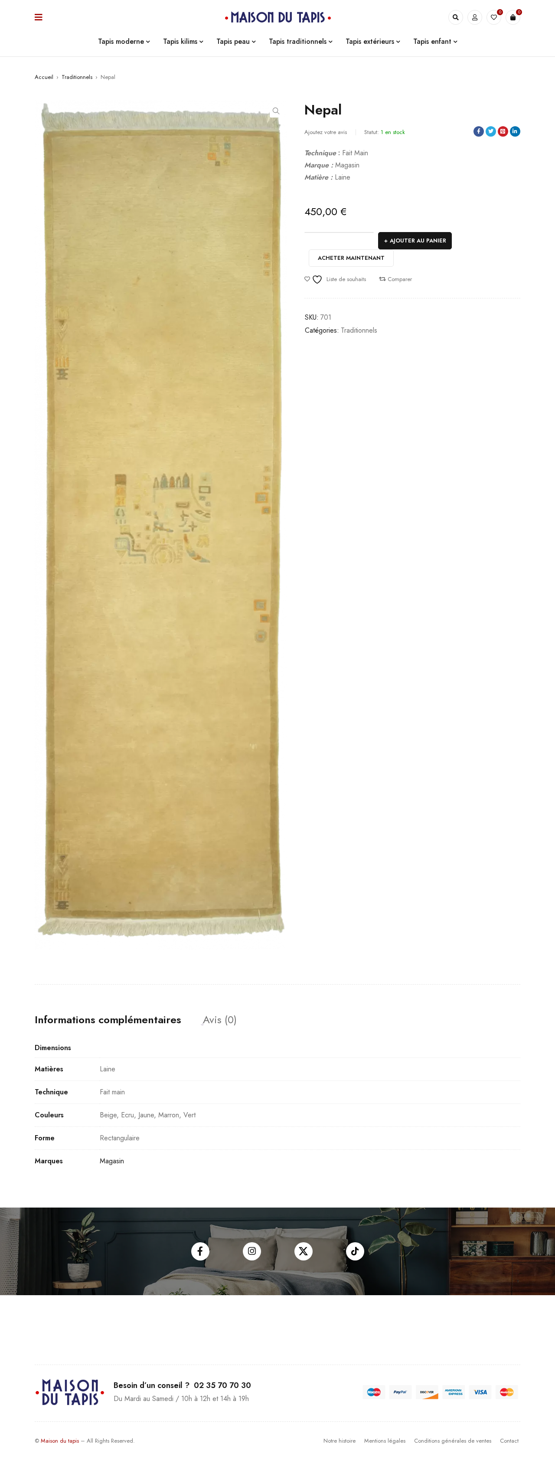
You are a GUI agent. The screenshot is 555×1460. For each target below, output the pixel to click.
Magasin (112, 1161)
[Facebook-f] (200, 1251)
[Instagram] (252, 1251)
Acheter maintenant (351, 258)
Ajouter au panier (418, 240)
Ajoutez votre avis (325, 132)
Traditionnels (77, 77)
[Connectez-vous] (474, 17)
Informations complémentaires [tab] (108, 1020)
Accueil (44, 77)
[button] (276, 111)
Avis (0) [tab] (220, 1020)
